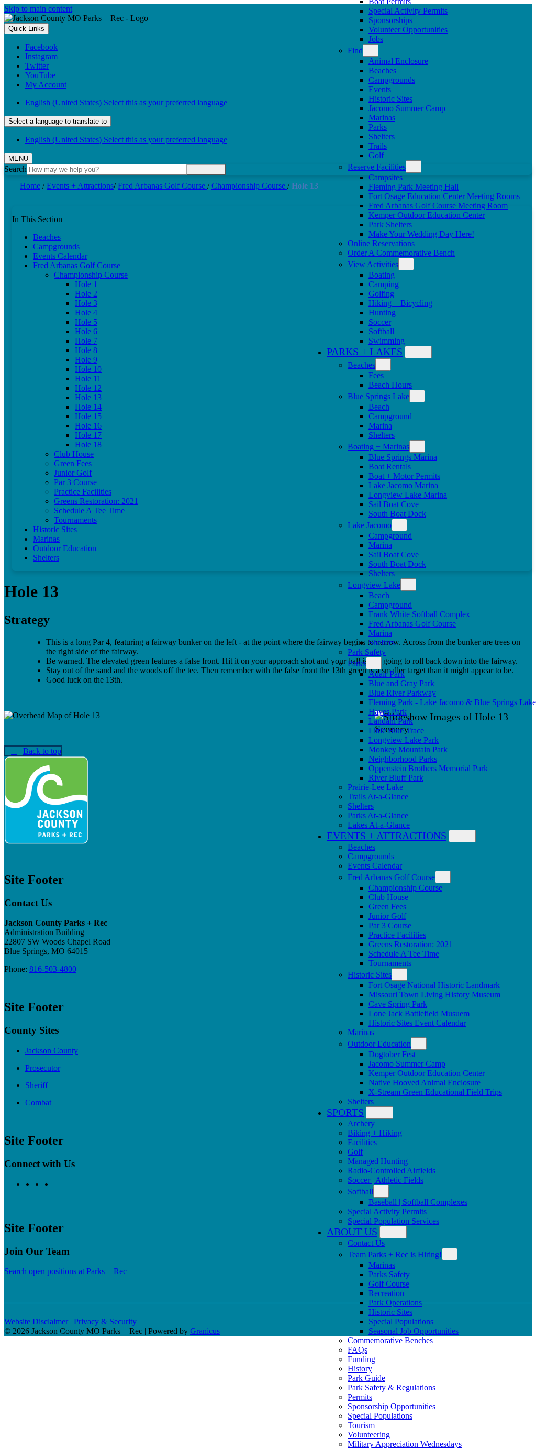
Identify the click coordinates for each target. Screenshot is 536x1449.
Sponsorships (390, 20)
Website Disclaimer (36, 1321)
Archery (361, 1123)
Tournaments (389, 963)
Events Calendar (375, 865)
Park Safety (367, 651)
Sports (345, 1112)
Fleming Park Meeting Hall (413, 186)
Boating (381, 274)
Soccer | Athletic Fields (385, 1180)
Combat (38, 1102)
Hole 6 (86, 331)
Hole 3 (86, 303)
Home (30, 185)
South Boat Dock (397, 513)
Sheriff (36, 1085)
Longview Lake (374, 584)
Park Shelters (390, 224)
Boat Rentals (389, 466)
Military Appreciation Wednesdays (405, 1444)
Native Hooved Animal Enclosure (424, 1082)
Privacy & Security (105, 1321)
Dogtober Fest (392, 1054)
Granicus (205, 1330)
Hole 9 (86, 359)
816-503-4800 (52, 968)
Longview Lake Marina (407, 494)
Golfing (381, 293)
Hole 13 (88, 397)
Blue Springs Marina (402, 457)
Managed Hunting (378, 1161)
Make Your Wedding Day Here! (421, 233)
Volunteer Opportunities (408, 29)
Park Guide (366, 1378)
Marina (380, 425)
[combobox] (57, 121)
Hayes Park (387, 711)
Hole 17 (88, 435)
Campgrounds (391, 79)
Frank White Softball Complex (419, 614)
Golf (376, 155)
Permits (360, 1396)
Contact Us (366, 1242)
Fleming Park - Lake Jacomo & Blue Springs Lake (452, 702)
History (360, 1368)
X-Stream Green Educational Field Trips (435, 1092)
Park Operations (395, 1302)
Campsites (385, 177)
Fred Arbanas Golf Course (412, 623)
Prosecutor (42, 1067)
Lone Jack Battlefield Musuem (419, 1013)
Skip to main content (38, 8)
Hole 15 (88, 416)
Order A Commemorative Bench (401, 252)
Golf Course (388, 1283)
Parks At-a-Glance (378, 815)
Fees (376, 375)
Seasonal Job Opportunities (413, 1330)
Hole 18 (88, 444)
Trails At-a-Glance (378, 796)
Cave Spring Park (397, 1004)
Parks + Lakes (365, 351)
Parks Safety (389, 1274)
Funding (361, 1359)
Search (15, 168)
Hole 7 (86, 340)
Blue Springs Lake (378, 396)
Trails (377, 145)
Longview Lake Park (403, 740)
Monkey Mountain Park (408, 749)
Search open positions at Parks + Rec (65, 1271)
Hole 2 (86, 293)
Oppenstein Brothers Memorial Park (428, 768)
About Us (352, 1231)
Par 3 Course (389, 925)
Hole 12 (88, 387)
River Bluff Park (395, 777)
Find (355, 50)
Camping (383, 284)
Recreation (386, 1293)
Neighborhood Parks (402, 758)
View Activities (373, 264)
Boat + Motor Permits (404, 475)
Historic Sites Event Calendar (417, 1022)
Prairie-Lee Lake (375, 787)
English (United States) (126, 102)
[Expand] (370, 50)
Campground (390, 416)
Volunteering (369, 1434)
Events (379, 89)
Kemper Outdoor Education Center (426, 215)
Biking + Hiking (375, 1132)
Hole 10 (88, 369)
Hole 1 (86, 284)
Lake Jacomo (370, 525)
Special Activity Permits (408, 10)
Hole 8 (86, 350)
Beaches (382, 70)
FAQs (357, 1349)
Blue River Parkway (402, 692)
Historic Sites (390, 98)
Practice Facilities (397, 934)
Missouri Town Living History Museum (434, 994)
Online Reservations (381, 243)
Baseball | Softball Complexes (417, 1202)
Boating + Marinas (378, 446)
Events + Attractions (386, 835)
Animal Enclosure (398, 61)
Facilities (362, 1142)
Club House (388, 897)
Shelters (381, 136)
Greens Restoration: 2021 (410, 944)
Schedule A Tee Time (403, 953)
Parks (377, 127)
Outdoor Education (379, 1043)
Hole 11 (88, 378)
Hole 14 (88, 406)
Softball (381, 331)
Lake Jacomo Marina (403, 485)
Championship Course (405, 887)
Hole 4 (86, 312)
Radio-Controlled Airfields (392, 1170)
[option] (278, 102)
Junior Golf (387, 916)
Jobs (375, 39)
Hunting (382, 312)
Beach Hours (390, 384)
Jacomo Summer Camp (406, 108)
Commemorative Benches (390, 1340)
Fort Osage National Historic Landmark (434, 985)
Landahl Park (390, 721)
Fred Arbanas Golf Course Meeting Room (438, 205)
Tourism (361, 1425)
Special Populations (400, 1321)
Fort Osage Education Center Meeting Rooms (444, 196)
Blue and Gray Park (401, 683)
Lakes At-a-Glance (379, 824)
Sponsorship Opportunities (392, 1406)
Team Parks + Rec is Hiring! (395, 1254)
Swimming (386, 340)
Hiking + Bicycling (400, 303)
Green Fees (387, 906)
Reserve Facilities (377, 166)
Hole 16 (88, 425)
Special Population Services (393, 1220)
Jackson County (51, 1050)
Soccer (379, 321)
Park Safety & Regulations (392, 1387)
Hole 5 (86, 321)
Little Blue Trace (396, 730)
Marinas (381, 117)
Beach (378, 406)
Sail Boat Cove (393, 504)
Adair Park (386, 673)
